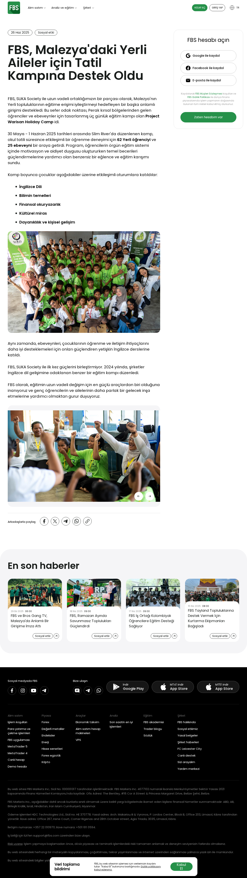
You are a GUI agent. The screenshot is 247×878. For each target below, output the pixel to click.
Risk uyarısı (15, 844)
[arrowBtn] (149, 496)
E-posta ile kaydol (207, 80)
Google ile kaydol (206, 55)
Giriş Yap (217, 7)
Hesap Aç (199, 7)
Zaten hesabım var (208, 117)
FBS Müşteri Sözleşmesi (208, 93)
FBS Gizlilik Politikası (198, 97)
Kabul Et (181, 866)
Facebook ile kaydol (208, 68)
